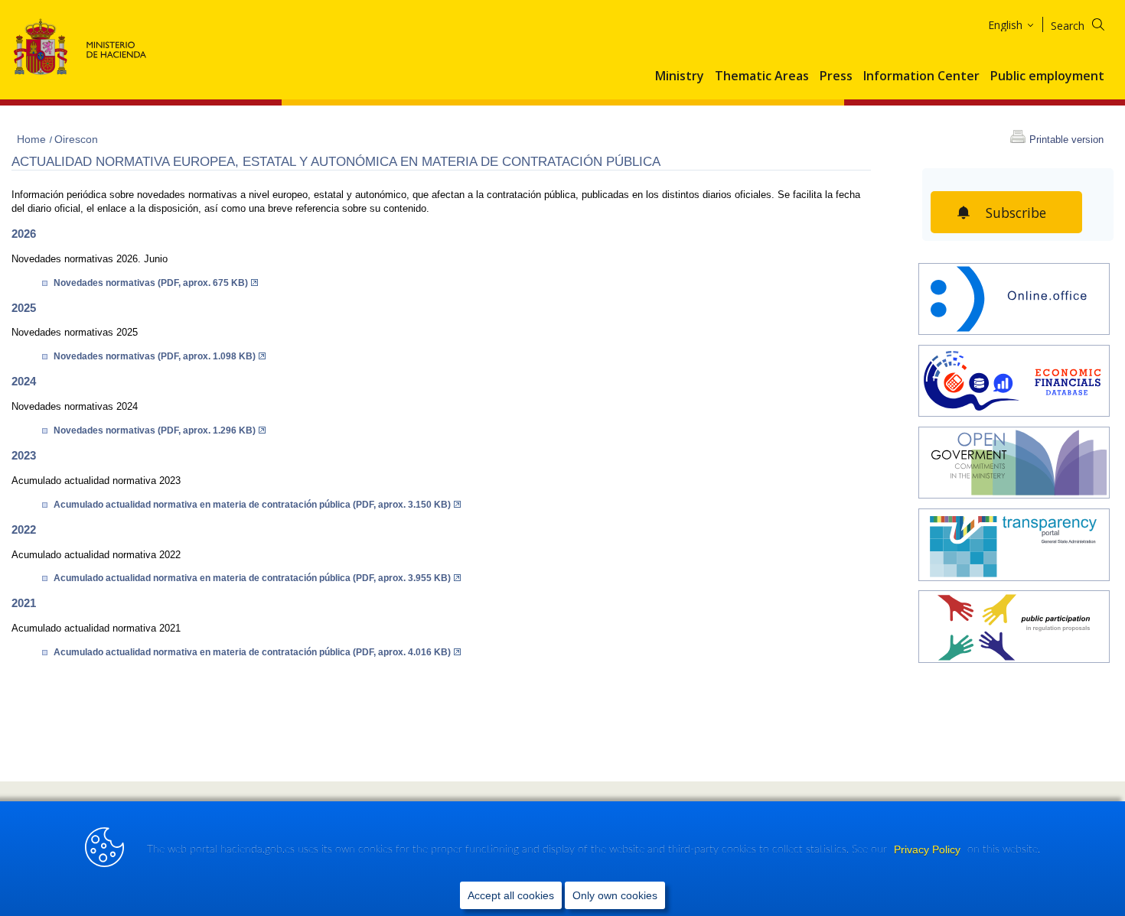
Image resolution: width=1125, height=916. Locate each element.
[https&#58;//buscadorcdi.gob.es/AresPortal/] (1014, 383)
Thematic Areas (762, 76)
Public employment (1047, 76)
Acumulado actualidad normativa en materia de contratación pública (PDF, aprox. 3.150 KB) (252, 504)
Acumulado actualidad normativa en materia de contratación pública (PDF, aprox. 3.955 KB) (252, 578)
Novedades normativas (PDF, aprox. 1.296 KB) (155, 430)
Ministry (679, 76)
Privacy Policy (929, 849)
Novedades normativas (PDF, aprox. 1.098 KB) (155, 356)
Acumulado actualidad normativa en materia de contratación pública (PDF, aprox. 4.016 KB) (252, 652)
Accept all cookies (511, 895)
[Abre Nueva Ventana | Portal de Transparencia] (1014, 546)
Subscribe (1016, 212)
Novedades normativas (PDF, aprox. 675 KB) (151, 282)
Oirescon (76, 139)
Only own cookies (614, 895)
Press (836, 76)
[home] (1014, 301)
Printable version (1066, 139)
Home (33, 139)
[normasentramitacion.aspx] (1014, 628)
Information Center (921, 76)
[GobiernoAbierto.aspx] (1014, 464)
